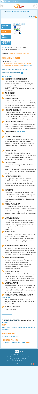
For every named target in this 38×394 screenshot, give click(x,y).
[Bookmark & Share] (33, 364)
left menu (5, 322)
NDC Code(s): (6, 47)
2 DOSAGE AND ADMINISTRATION (13, 110)
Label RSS (32, 17)
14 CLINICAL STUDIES (10, 232)
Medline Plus (6, 336)
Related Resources (5, 37)
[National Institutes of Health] (3, 1)
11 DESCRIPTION (9, 190)
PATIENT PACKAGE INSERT (11, 283)
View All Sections (7, 76)
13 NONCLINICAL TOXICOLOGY (12, 218)
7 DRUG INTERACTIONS (10, 162)
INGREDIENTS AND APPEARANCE (13, 307)
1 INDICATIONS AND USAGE (11, 98)
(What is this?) (21, 131)
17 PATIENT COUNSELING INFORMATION (14, 257)
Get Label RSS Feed (8, 343)
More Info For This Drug (6, 43)
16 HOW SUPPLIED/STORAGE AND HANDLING (16, 246)
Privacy (23, 357)
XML (23, 69)
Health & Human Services (24, 361)
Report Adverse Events (9, 327)
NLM (13, 361)
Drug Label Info (5, 26)
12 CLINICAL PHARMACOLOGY (12, 204)
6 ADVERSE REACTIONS (11, 151)
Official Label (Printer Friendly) (11, 73)
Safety (4, 32)
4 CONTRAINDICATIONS (10, 131)
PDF (19, 69)
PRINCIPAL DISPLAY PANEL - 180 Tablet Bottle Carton (19, 295)
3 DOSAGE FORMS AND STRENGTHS (14, 122)
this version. (28, 65)
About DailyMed (15, 355)
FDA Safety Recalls (21, 327)
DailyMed (19, 6)
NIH (8, 361)
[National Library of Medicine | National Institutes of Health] (19, 351)
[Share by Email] (31, 364)
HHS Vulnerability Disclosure (23, 359)
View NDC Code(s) (19, 343)
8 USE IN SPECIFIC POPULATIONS (13, 176)
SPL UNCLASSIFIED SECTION (12, 271)
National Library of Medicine (13, 1)
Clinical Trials (15, 336)
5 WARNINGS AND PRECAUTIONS (13, 137)
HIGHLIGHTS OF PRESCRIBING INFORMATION (16, 79)
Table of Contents (10, 93)
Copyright (16, 357)
